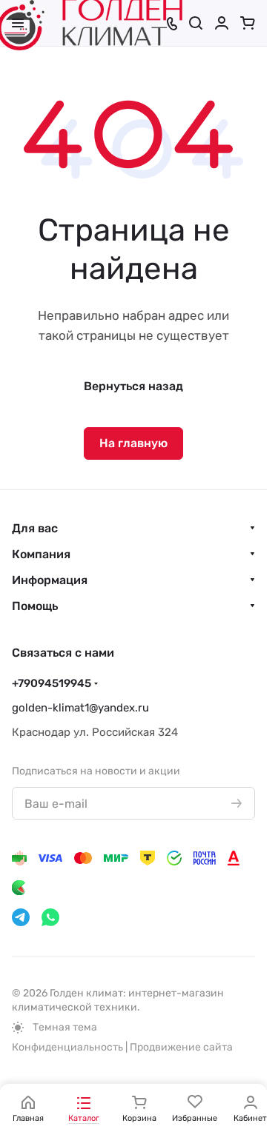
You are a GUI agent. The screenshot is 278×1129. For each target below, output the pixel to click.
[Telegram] (21, 917)
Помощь (35, 606)
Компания (41, 554)
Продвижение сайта (181, 1047)
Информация (49, 580)
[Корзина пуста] (247, 23)
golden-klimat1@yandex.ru (80, 707)
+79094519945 (51, 683)
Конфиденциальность (67, 1047)
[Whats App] (50, 917)
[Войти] (221, 23)
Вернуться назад (133, 386)
